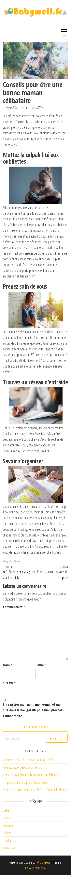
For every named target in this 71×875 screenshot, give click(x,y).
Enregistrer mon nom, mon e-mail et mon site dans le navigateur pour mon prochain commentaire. (33, 710)
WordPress (43, 862)
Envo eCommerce (35, 868)
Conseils (17, 561)
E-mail (41, 665)
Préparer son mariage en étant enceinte (26, 782)
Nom (7, 665)
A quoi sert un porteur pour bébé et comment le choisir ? (35, 789)
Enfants (7, 832)
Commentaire (14, 606)
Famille (7, 840)
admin (39, 107)
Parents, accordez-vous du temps (22, 767)
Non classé (9, 847)
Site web (9, 683)
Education (8, 825)
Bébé (6, 810)
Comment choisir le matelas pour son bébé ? (28, 759)
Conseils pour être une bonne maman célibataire (31, 774)
